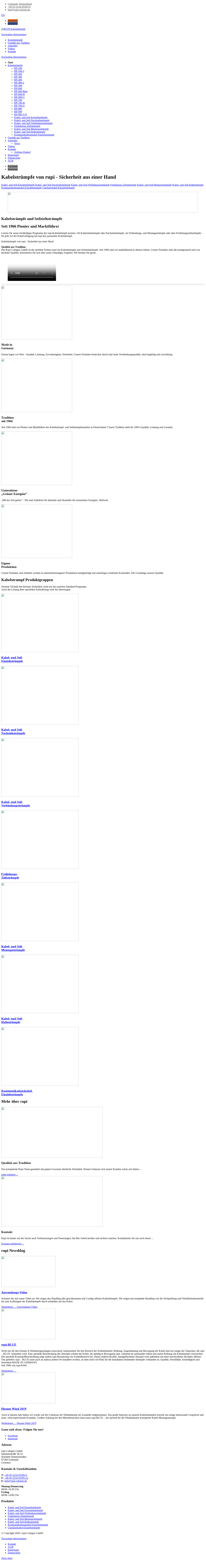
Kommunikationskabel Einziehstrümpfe (34, 134)
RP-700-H (19, 103)
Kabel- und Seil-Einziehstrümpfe (30, 117)
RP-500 (18, 85)
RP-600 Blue (21, 91)
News (17, 143)
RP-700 (18, 100)
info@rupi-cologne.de (16, 1481)
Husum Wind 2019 (13, 1408)
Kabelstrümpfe (15, 65)
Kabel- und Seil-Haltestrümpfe (29, 131)
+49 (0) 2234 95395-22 (16, 1478)
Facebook (13, 1435)
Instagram (13, 1438)
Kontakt (12, 149)
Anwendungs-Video (14, 1292)
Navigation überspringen (13, 34)
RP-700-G (19, 105)
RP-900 (18, 111)
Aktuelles (12, 140)
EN (3, 15)
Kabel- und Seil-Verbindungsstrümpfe (33, 123)
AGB (10, 160)
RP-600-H (19, 94)
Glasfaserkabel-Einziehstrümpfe (58, 187)
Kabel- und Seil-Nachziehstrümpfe (31, 120)
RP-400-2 (19, 82)
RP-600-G (19, 97)
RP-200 (18, 74)
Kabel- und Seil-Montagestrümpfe (31, 129)
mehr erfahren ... (9, 1174)
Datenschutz (14, 158)
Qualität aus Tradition (19, 137)
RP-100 (18, 68)
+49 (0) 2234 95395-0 (15, 1475)
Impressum (13, 155)
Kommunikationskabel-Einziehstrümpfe (21, 187)
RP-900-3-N (20, 114)
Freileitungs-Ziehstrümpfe (27, 126)
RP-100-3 (19, 71)
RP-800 (18, 108)
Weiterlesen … (19, 1306)
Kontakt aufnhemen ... (12, 1243)
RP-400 (18, 79)
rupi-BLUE (8, 1344)
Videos (11, 146)
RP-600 (18, 88)
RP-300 (18, 77)
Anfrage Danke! (22, 152)
